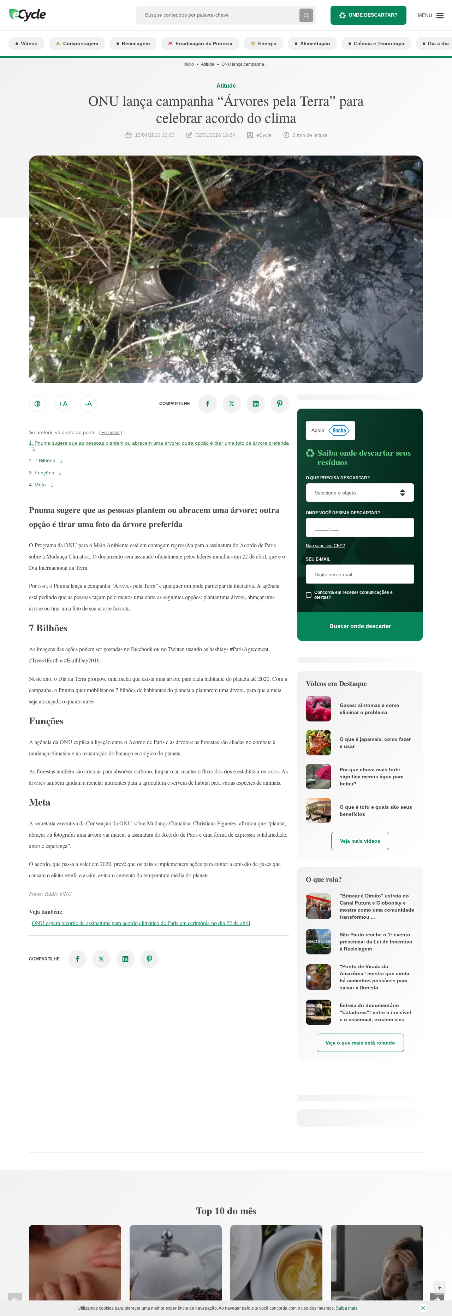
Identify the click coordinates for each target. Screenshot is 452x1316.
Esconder (110, 432)
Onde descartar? (373, 15)
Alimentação (315, 43)
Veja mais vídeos (360, 841)
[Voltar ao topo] (439, 1288)
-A (88, 404)
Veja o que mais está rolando (360, 1043)
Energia (267, 43)
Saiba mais (346, 1308)
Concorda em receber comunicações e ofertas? (353, 595)
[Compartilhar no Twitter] (231, 403)
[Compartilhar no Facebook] (207, 403)
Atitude (207, 64)
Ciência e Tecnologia (379, 43)
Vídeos (29, 43)
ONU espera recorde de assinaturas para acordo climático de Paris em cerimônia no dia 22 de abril (141, 922)
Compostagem (80, 43)
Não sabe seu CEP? (325, 545)
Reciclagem (136, 43)
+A (63, 404)
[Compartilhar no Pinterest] (279, 403)
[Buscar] (306, 15)
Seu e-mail (318, 559)
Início (189, 64)
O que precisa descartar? (338, 477)
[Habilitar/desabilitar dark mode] (37, 403)
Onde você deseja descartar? (343, 512)
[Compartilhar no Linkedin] (255, 403)
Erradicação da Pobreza (204, 43)
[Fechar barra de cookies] (423, 1308)
